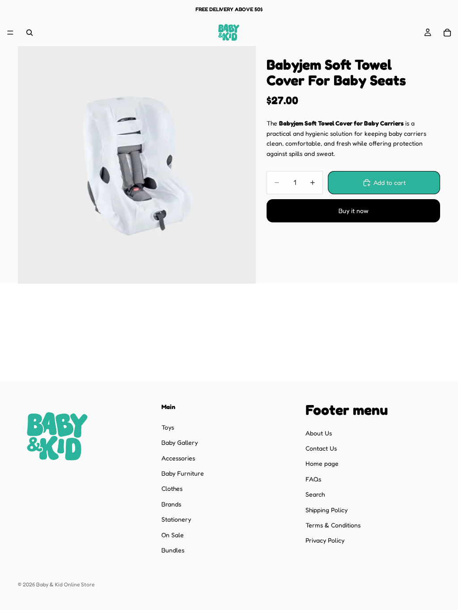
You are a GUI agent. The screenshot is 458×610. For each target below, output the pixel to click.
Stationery (176, 519)
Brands (171, 503)
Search (315, 494)
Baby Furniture (182, 472)
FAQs (313, 478)
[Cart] (447, 32)
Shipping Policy (326, 509)
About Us (318, 432)
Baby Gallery (179, 442)
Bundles (172, 549)
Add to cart (389, 182)
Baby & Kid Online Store (65, 584)
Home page (322, 463)
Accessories (178, 457)
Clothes (171, 488)
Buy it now (354, 210)
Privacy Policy (324, 540)
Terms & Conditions (332, 524)
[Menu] (10, 32)
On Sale (172, 534)
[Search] (29, 32)
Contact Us (321, 447)
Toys (167, 426)
